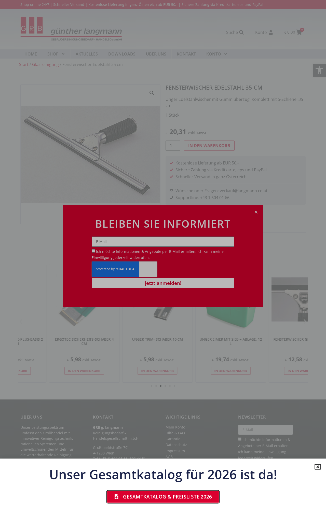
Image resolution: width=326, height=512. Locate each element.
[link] (163, 496)
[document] (163, 256)
